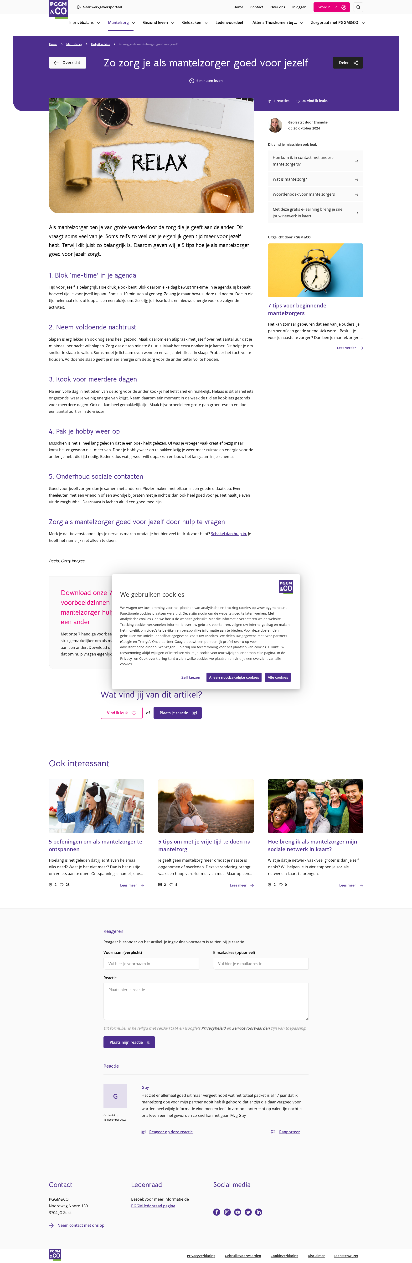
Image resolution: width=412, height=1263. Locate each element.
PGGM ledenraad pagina (153, 1206)
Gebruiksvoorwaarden (243, 1255)
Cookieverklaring (284, 1255)
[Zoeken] (358, 7)
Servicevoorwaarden (251, 1028)
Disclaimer (316, 1255)
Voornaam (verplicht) (122, 952)
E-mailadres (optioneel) (234, 952)
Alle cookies (278, 677)
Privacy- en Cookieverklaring (143, 658)
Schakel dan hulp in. (229, 533)
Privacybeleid (213, 1028)
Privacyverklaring (201, 1255)
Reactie (110, 977)
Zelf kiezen (190, 677)
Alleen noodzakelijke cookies (234, 677)
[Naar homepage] (58, 9)
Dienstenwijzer (346, 1255)
